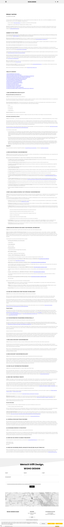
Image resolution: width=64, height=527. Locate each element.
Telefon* (25, 472)
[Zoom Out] (6, 495)
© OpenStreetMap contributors (54, 505)
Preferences (43, 523)
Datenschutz (36, 519)
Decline (51, 523)
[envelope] (57, 2)
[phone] (55, 2)
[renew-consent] (1, 526)
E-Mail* (43, 472)
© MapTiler (49, 505)
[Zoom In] (6, 493)
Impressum (31, 519)
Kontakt (27, 519)
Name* (6, 472)
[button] (13, 1)
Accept (59, 523)
